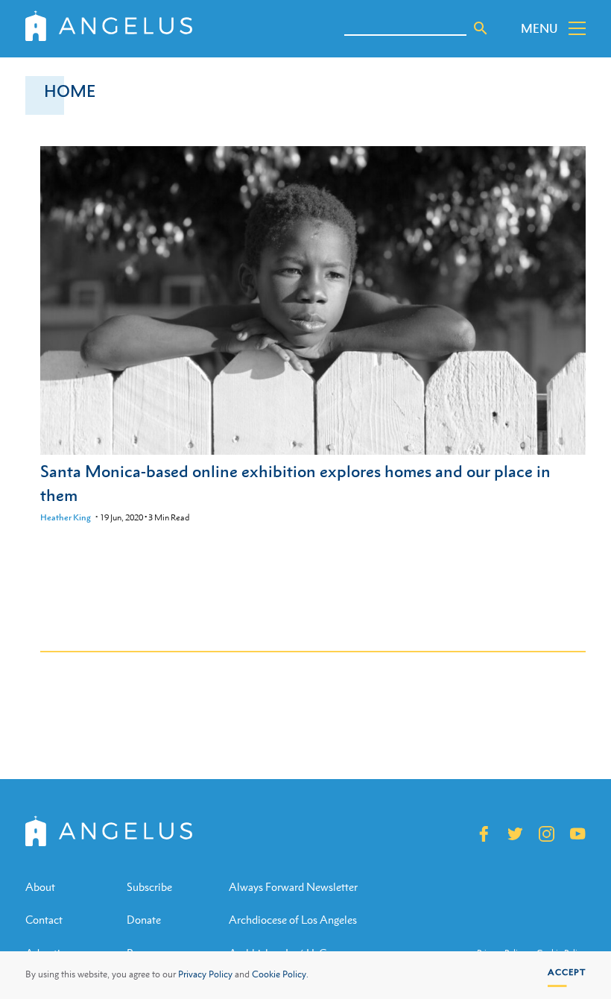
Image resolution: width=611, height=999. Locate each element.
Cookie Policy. (280, 974)
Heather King (65, 517)
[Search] (481, 28)
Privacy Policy (205, 974)
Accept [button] (567, 972)
